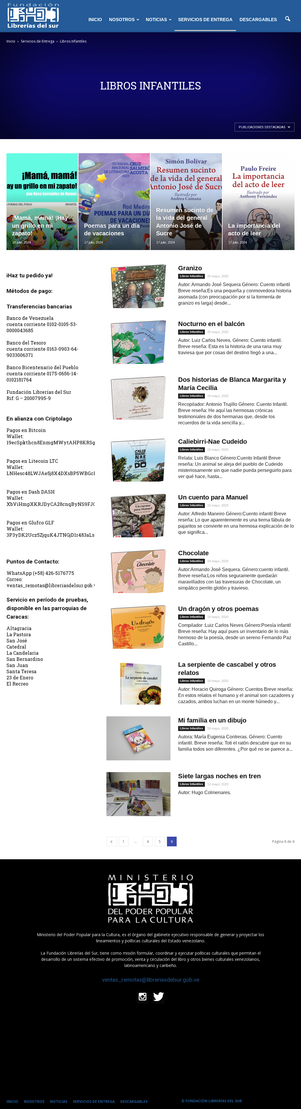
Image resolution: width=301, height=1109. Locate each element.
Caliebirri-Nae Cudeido (212, 441)
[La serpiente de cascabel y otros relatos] (138, 683)
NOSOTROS (122, 19)
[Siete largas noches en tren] (138, 794)
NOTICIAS (156, 19)
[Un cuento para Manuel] (138, 515)
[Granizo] (138, 286)
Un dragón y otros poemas (218, 608)
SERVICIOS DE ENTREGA (205, 19)
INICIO (95, 19)
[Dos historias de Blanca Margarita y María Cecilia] (138, 398)
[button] (287, 19)
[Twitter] (158, 997)
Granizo (190, 268)
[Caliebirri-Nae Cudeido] (138, 460)
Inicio (10, 41)
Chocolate (193, 553)
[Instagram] (142, 997)
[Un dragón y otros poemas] (138, 627)
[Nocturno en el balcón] (138, 342)
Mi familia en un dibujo (212, 720)
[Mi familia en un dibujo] (138, 738)
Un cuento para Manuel (213, 497)
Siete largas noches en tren (219, 776)
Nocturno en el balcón (211, 324)
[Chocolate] (138, 571)
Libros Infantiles (191, 276)
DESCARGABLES (258, 19)
